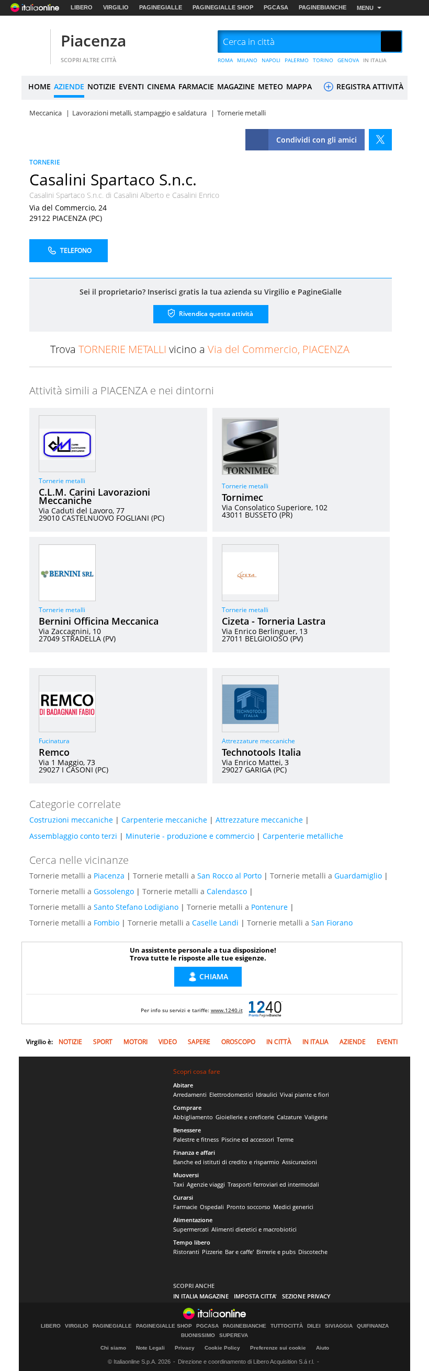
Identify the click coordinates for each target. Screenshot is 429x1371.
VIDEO (168, 1041)
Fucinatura (54, 740)
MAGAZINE (236, 86)
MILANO (247, 60)
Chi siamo (113, 1348)
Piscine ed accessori (247, 1139)
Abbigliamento (193, 1117)
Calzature (289, 1117)
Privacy (185, 1348)
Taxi (178, 1184)
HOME (39, 86)
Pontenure (269, 907)
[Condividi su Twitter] (380, 139)
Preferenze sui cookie (278, 1348)
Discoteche (313, 1252)
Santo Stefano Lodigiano (136, 907)
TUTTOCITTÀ (286, 1326)
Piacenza (93, 40)
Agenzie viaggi (206, 1184)
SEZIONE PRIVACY (306, 1296)
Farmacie (185, 1207)
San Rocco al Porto (229, 876)
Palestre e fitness (196, 1139)
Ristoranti (186, 1252)
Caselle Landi (215, 923)
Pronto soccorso (248, 1207)
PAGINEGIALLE (160, 7)
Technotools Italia (261, 752)
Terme (285, 1139)
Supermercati (191, 1229)
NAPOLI (271, 60)
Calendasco (227, 891)
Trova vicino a (199, 349)
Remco (54, 752)
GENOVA (348, 60)
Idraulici (266, 1094)
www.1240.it (227, 1010)
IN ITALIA (375, 60)
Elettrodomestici (231, 1094)
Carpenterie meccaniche (164, 820)
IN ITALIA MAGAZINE (201, 1296)
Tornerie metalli (62, 480)
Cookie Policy (222, 1348)
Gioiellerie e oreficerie (245, 1117)
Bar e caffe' (239, 1252)
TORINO (323, 60)
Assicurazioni (299, 1162)
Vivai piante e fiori (304, 1094)
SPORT (102, 1041)
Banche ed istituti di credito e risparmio (226, 1162)
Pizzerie (212, 1252)
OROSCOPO (238, 1041)
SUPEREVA (233, 1335)
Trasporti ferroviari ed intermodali (273, 1184)
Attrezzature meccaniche (258, 740)
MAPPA (299, 86)
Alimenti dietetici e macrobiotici (254, 1229)
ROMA (225, 60)
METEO (270, 86)
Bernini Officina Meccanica (99, 621)
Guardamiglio (358, 876)
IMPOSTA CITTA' (255, 1296)
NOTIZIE (101, 86)
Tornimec (242, 497)
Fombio (106, 923)
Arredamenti (190, 1094)
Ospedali (212, 1207)
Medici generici (293, 1207)
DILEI (314, 1326)
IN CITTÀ (278, 1041)
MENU (365, 8)
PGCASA (276, 7)
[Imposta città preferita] (34, 42)
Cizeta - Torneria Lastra (273, 621)
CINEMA (161, 86)
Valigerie (316, 1117)
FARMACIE (196, 86)
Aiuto (322, 1348)
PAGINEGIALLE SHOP (223, 7)
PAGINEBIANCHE (322, 7)
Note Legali (150, 1348)
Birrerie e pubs (276, 1252)
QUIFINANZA (373, 1326)
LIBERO (82, 7)
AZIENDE (69, 86)
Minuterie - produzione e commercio (190, 836)
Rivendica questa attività (215, 313)
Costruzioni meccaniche (71, 820)
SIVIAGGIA (339, 1326)
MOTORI (135, 1041)
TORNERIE (44, 162)
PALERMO (297, 60)
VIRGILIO (116, 7)
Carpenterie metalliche (303, 836)
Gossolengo (114, 891)
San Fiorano (332, 923)
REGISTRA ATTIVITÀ (368, 86)
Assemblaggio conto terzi (73, 836)
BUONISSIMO (198, 1335)
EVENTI (131, 86)
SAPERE (199, 1041)
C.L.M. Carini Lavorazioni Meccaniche (94, 496)
